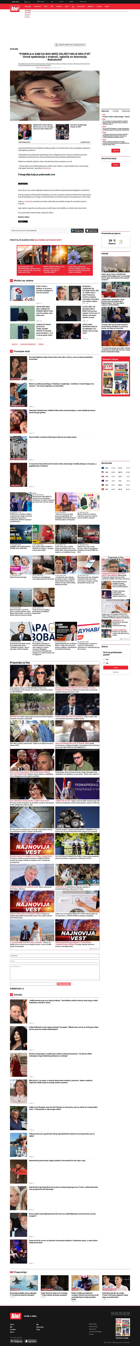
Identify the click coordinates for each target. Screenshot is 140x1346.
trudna (41, 344)
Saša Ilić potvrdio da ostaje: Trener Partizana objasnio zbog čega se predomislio (115, 1295)
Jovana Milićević (45, 67)
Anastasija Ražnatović (28, 344)
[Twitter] (128, 1313)
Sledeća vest (85, 142)
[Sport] (71, 2)
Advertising (93, 1326)
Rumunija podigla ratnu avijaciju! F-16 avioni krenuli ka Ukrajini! (23, 1294)
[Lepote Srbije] (40, 2)
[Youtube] (124, 1313)
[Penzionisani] (83, 2)
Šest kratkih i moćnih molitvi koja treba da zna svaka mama (53, 437)
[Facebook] (112, 1313)
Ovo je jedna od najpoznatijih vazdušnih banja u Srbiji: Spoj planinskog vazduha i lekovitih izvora (115, 122)
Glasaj (116, 667)
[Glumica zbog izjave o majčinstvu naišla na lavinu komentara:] (18, 1065)
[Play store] (77, 231)
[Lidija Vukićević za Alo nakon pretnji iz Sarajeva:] (18, 1038)
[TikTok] (120, 1313)
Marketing (92, 1324)
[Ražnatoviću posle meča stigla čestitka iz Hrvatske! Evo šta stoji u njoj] (18, 1172)
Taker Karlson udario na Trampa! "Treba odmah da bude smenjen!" (54, 1294)
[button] (67, 67)
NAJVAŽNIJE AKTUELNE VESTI (48, 240)
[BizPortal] (27, 2)
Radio (107, 6)
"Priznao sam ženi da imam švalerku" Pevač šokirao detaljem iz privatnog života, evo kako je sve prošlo (114, 326)
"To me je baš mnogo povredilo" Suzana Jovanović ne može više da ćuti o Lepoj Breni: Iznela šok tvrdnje (115, 350)
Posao (91, 1334)
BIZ (52, 6)
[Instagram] (116, 1313)
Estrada (28, 10)
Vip (73, 6)
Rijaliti (27, 15)
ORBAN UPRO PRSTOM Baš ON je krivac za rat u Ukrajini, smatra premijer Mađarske (43, 127)
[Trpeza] (61, 2)
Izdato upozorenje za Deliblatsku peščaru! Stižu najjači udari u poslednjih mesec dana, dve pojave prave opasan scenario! (115, 277)
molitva (14, 344)
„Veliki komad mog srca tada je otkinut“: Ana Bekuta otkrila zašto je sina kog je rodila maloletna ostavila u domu (115, 136)
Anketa (104, 646)
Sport (67, 6)
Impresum (92, 1329)
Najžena (90, 6)
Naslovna (37, 6)
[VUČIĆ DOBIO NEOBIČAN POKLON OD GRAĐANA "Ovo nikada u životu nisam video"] (68, 331)
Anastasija (47, 168)
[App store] (91, 231)
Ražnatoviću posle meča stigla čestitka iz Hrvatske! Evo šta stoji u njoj (57, 1161)
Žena (38, 1329)
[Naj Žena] (51, 2)
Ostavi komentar (63, 984)
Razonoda (81, 6)
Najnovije (28, 6)
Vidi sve (115, 150)
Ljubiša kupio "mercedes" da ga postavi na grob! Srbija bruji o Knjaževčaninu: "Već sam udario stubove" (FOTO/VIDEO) (112, 302)
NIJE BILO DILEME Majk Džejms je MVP (78, 126)
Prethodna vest (24, 142)
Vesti (45, 6)
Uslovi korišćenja (95, 1332)
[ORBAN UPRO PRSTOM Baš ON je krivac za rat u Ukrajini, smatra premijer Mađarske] (25, 132)
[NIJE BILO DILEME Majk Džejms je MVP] (62, 132)
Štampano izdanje (110, 359)
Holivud (28, 12)
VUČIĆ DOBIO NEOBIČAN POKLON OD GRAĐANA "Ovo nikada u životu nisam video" (90, 329)
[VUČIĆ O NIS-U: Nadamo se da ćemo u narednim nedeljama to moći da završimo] (22, 293)
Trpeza (99, 6)
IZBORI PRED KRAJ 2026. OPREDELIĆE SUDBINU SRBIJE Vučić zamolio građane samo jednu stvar (44, 311)
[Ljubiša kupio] (115, 290)
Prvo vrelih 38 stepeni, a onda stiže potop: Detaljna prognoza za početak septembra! (116, 129)
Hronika (59, 6)
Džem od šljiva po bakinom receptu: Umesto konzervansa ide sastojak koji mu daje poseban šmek (116, 143)
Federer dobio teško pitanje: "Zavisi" (116, 117)
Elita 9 (27, 17)
